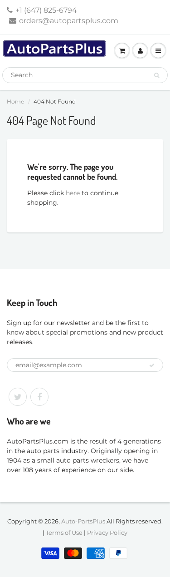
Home (15, 101)
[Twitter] (18, 397)
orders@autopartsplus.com (68, 20)
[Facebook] (39, 397)
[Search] (157, 75)
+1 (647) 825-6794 (46, 10)
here (73, 193)
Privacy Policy (107, 532)
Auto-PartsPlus (83, 521)
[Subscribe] (152, 365)
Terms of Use (64, 532)
